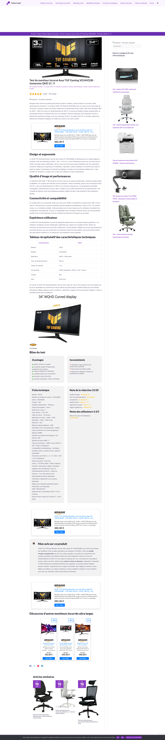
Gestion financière (126, 3)
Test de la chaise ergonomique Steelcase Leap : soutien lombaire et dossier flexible (42, 716)
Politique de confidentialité (133, 737)
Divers (152, 3)
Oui (118, 737)
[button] (158, 3)
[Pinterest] (38, 666)
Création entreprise (141, 3)
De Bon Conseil (16, 3)
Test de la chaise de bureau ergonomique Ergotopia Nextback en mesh (88, 721)
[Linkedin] (42, 666)
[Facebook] (30, 666)
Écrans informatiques (75, 87)
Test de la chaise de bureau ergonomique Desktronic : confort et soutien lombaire (65, 712)
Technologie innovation (62, 3)
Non (122, 737)
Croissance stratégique (110, 3)
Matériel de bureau (46, 3)
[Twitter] (34, 666)
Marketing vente (78, 3)
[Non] (163, 737)
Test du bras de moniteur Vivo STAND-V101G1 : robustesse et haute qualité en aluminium (125, 198)
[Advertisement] (82, 19)
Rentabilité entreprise (93, 3)
